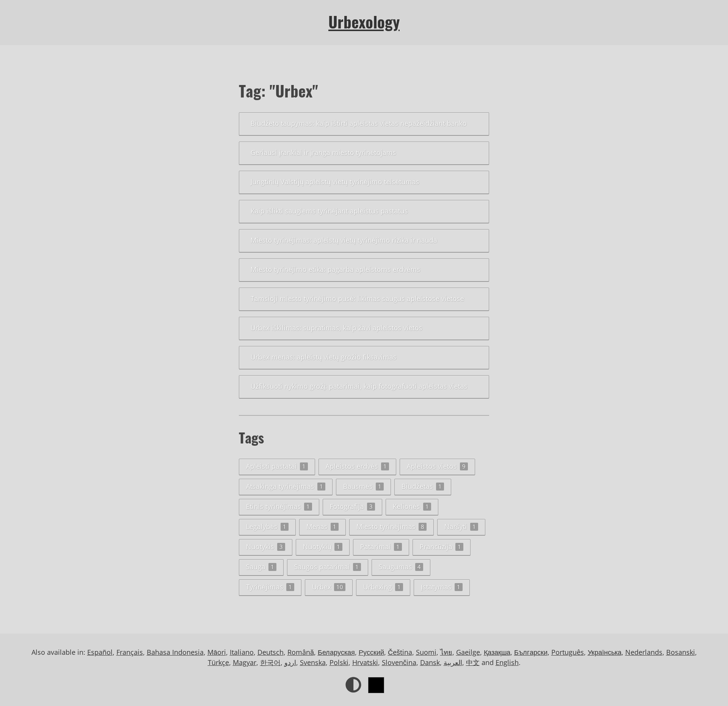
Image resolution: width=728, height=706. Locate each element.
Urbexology (364, 21)
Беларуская (336, 652)
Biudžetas (422, 486)
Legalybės (266, 526)
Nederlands (643, 652)
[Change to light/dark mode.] (353, 685)
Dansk (430, 662)
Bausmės (362, 486)
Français (129, 652)
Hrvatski (365, 662)
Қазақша (497, 652)
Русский (371, 652)
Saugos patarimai (326, 566)
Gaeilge (468, 652)
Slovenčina (399, 662)
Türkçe (218, 662)
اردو (290, 662)
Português (567, 652)
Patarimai (380, 546)
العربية (453, 662)
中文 (473, 662)
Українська (604, 652)
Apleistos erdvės (356, 466)
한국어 (270, 662)
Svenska (313, 662)
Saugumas (400, 566)
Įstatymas (440, 586)
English (507, 662)
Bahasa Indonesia (175, 652)
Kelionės (411, 506)
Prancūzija (440, 546)
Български (531, 652)
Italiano (242, 652)
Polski (338, 662)
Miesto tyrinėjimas (390, 526)
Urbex (327, 586)
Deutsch (270, 652)
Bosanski (680, 652)
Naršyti (460, 526)
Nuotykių (321, 546)
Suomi (426, 652)
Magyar (244, 662)
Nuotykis (264, 546)
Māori (216, 652)
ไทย (446, 652)
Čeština (400, 652)
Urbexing (382, 586)
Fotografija (351, 506)
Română (300, 652)
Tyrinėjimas (269, 586)
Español (100, 652)
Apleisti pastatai (276, 466)
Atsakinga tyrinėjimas (284, 486)
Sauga (260, 566)
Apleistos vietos (436, 466)
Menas (321, 526)
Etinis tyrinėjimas (278, 506)
